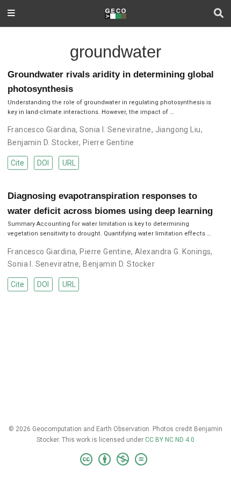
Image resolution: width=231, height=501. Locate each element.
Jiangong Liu (178, 129)
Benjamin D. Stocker (43, 142)
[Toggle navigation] (11, 14)
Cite (17, 163)
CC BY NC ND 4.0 (169, 439)
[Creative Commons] (115, 460)
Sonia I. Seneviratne (115, 129)
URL (69, 163)
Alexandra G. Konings (173, 251)
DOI (43, 163)
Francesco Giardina (42, 129)
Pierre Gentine (108, 142)
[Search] (218, 14)
